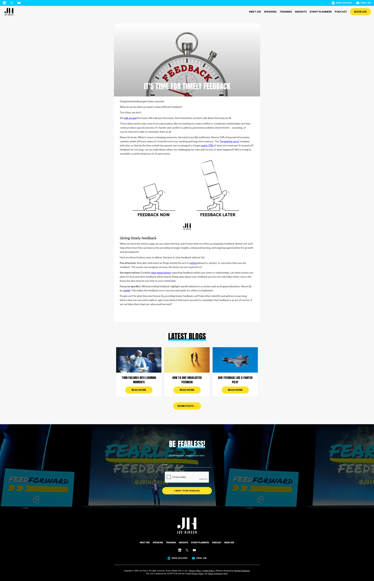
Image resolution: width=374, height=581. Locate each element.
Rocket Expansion (242, 571)
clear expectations (161, 272)
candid (126, 290)
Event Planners (321, 11)
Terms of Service (215, 574)
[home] (9, 11)
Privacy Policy (195, 571)
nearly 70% (207, 145)
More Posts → (187, 405)
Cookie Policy (208, 571)
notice (193, 262)
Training (286, 11)
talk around (130, 118)
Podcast (341, 11)
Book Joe (360, 11)
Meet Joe (255, 11)
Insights (301, 11)
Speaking (270, 11)
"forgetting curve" (229, 141)
